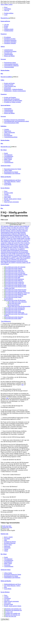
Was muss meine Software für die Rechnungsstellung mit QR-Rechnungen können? (14, 389)
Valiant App (7, 259)
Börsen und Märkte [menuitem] (9, 56)
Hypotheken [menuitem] (7, 37)
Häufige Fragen (5, 244)
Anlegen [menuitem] (3, 46)
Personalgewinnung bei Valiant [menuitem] (12, 169)
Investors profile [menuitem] (8, 192)
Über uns (6, 10)
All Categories (5, 226)
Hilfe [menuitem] (5, 540)
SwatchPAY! (21, 249)
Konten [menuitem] (6, 26)
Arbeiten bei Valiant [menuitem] (5, 165)
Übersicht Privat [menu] (5, 18)
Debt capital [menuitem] (7, 197)
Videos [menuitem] (6, 550)
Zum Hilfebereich (6, 321)
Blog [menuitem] (2, 73)
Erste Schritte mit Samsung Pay (17, 253)
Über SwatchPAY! (25, 258)
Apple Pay (17, 226)
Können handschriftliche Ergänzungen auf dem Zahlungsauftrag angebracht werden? (14, 418)
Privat (5, 7)
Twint (2, 259)
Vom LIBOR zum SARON (8, 262)
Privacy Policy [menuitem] (8, 544)
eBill (18, 233)
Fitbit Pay (22, 235)
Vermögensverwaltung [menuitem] (10, 51)
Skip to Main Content (6, 4)
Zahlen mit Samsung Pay (23, 255)
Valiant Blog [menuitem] (7, 183)
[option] (14, 267)
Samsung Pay (14, 249)
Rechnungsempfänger (7, 235)
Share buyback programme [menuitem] (11, 202)
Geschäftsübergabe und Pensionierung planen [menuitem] (16, 121)
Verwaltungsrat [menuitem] (8, 154)
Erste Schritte (17, 238)
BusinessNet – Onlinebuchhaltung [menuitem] (13, 89)
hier (23, 384)
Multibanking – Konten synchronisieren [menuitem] (15, 91)
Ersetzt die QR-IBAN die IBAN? (12, 459)
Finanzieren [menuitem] (4, 34)
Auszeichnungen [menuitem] (8, 162)
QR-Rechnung (9, 223)
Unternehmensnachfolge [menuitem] (10, 137)
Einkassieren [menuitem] (7, 88)
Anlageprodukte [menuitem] (8, 54)
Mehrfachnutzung (11, 261)
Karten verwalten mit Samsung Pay (15, 254)
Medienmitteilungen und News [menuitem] (12, 180)
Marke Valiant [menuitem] (8, 159)
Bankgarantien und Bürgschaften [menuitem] (13, 100)
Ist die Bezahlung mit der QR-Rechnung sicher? (16, 337)
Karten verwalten (10, 236)
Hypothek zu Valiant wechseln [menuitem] (12, 102)
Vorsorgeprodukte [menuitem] (9, 67)
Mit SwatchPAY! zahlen (13, 258)
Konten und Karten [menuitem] (5, 21)
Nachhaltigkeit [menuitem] (8, 157)
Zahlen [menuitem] (2, 80)
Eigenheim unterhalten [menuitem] (10, 41)
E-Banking (19, 230)
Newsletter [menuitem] (7, 538)
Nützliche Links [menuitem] (4, 533)
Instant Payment (5, 246)
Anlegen (11, 226)
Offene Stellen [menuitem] (8, 170)
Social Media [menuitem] (7, 184)
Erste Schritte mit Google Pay (9, 241)
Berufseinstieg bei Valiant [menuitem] (11, 172)
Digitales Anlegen (11, 230)
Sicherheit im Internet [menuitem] (10, 541)
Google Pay (27, 240)
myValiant (4, 250)
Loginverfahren (14, 246)
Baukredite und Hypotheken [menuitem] (12, 99)
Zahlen (24, 262)
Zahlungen (14, 233)
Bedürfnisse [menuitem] (3, 126)
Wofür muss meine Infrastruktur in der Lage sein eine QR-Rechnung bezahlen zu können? (15, 440)
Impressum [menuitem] (7, 546)
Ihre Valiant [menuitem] (4, 149)
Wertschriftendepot (6, 233)
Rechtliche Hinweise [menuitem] (9, 543)
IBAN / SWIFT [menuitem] (8, 537)
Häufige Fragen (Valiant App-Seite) (19, 244)
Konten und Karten (14, 232)
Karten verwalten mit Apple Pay (16, 227)
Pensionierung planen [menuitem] (10, 62)
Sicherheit (22, 232)
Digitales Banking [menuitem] (5, 70)
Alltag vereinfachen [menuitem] (9, 132)
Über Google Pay (25, 243)
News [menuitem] (5, 191)
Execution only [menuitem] (8, 53)
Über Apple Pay (13, 229)
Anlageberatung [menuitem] (8, 50)
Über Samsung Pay (6, 256)
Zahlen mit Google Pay (13, 243)
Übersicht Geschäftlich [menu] (6, 76)
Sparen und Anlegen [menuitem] (5, 105)
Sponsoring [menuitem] (7, 161)
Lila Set (28, 262)
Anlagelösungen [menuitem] (8, 110)
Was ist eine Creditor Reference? (11, 474)
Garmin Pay (9, 238)
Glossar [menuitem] (6, 549)
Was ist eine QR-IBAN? (9, 497)
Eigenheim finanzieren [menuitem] (10, 40)
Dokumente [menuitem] (7, 547)
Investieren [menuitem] (7, 134)
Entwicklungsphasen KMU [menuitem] (11, 122)
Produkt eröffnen (8, 13)
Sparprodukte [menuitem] (7, 108)
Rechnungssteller (23, 252)
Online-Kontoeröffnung (13, 250)
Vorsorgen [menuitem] (3, 59)
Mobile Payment (8, 247)
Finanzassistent (5, 232)
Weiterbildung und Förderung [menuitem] (12, 173)
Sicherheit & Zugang (22, 261)
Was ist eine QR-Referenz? (10, 486)
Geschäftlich (7, 9)
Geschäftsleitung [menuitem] (8, 156)
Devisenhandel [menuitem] (8, 135)
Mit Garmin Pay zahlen (7, 240)
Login (5, 14)
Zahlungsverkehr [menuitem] (8, 29)
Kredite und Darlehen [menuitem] (10, 97)
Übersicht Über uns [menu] (5, 146)
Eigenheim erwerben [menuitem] (9, 38)
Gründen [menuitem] (6, 129)
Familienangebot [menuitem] (8, 30)
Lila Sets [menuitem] (6, 24)
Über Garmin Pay (19, 240)
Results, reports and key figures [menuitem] (12, 199)
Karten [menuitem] (6, 27)
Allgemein (25, 230)
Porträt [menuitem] (6, 153)
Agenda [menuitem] (6, 194)
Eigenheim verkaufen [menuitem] (10, 43)
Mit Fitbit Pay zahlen (21, 236)
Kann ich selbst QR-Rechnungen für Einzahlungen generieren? (12, 406)
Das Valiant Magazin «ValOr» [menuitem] (12, 181)
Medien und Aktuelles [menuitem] (6, 176)
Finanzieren (16, 235)
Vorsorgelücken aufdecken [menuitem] (11, 65)
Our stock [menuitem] (6, 200)
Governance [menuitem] (7, 195)
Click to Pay (21, 229)
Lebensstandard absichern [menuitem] (11, 64)
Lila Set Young (5, 264)
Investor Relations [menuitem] (5, 188)
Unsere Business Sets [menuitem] (10, 86)
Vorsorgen (19, 262)
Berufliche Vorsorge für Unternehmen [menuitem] (14, 119)
